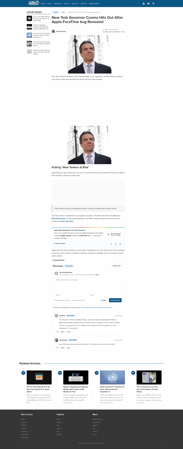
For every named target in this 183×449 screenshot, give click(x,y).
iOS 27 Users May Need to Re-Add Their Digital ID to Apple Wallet (38, 389)
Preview (103, 300)
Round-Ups (58, 3)
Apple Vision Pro (98, 419)
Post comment (115, 300)
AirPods (59, 434)
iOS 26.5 (84, 3)
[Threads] (116, 244)
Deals (49, 3)
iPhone (59, 428)
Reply (63, 332)
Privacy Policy (25, 437)
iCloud (95, 434)
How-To (66, 3)
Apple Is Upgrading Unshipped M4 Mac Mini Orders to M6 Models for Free (75, 389)
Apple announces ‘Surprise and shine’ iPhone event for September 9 (112, 389)
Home (56, 12)
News (43, 3)
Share (69, 332)
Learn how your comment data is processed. (96, 307)
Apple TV (75, 3)
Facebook (24, 422)
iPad (58, 431)
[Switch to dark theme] (148, 3)
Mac (58, 425)
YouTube (23, 425)
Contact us (24, 431)
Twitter (23, 419)
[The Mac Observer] (33, 3)
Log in (97, 275)
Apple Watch (96, 422)
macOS (95, 431)
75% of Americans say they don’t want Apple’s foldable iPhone (147, 389)
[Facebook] (120, 244)
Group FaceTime (58, 260)
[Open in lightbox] (88, 162)
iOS (94, 428)
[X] (111, 244)
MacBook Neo (94, 3)
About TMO (24, 434)
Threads (23, 428)
